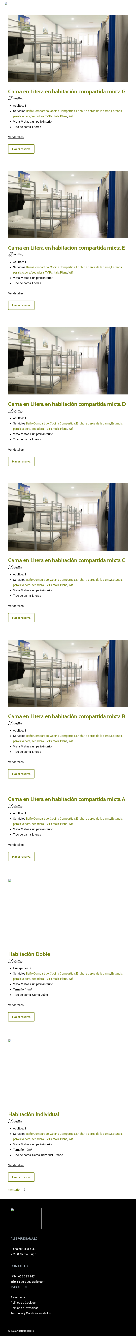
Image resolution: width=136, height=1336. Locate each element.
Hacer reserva (21, 149)
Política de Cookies (23, 1302)
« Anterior (14, 1189)
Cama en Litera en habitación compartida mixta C (66, 560)
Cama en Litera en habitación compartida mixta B (66, 716)
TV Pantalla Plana (56, 116)
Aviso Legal (18, 1297)
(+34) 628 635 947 (22, 1276)
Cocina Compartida (62, 111)
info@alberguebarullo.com (28, 1281)
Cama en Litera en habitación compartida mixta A (66, 799)
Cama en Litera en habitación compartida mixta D (67, 404)
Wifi (70, 116)
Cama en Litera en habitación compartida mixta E (66, 247)
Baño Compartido (37, 111)
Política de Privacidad (24, 1308)
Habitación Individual (33, 1114)
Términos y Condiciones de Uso (31, 1313)
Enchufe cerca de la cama (93, 111)
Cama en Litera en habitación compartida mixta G (67, 91)
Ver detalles (16, 137)
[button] (129, 4)
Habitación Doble (29, 954)
